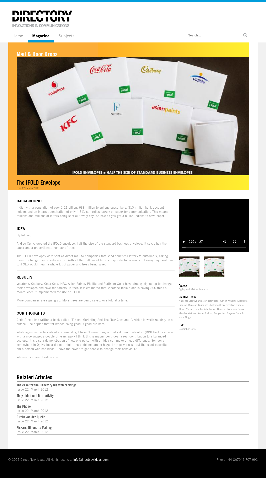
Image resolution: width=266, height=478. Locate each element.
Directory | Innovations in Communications (42, 18)
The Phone (24, 406)
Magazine (40, 35)
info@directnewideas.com (91, 459)
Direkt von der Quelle (31, 417)
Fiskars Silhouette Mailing (34, 427)
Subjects (66, 35)
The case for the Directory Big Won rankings (46, 385)
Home (17, 35)
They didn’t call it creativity (35, 395)
